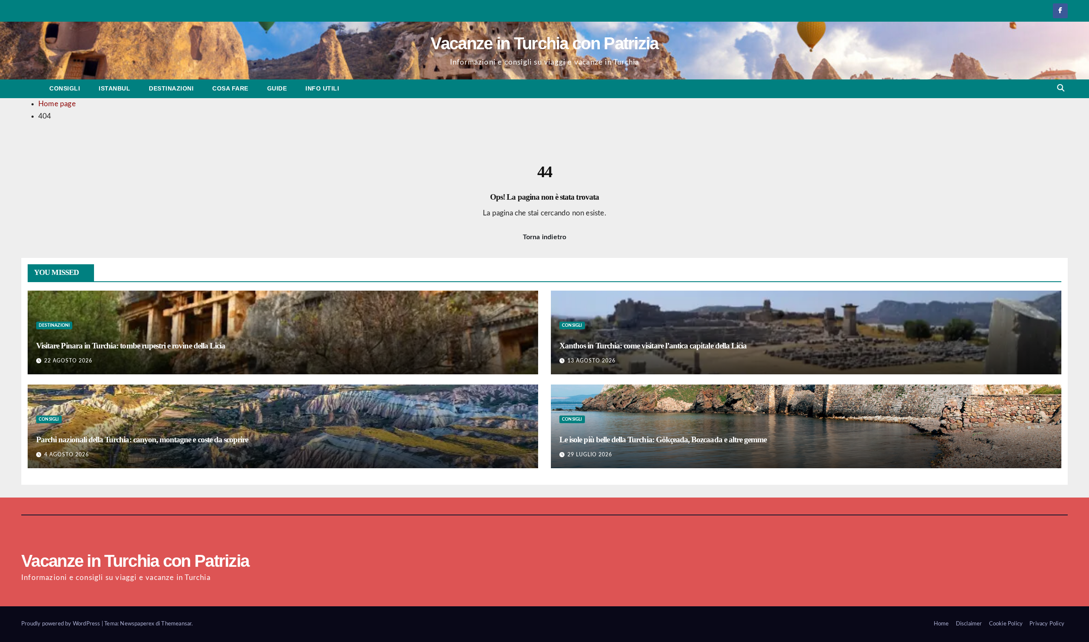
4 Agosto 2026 (66, 454)
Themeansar (176, 624)
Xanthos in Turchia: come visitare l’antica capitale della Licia (653, 345)
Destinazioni (171, 88)
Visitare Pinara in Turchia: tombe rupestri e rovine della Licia (130, 345)
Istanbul (114, 88)
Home (941, 624)
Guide (277, 88)
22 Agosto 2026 (68, 360)
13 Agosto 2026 (591, 360)
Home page (57, 103)
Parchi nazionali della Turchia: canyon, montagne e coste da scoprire (142, 439)
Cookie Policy (1006, 624)
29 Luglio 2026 (589, 454)
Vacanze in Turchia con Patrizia (544, 43)
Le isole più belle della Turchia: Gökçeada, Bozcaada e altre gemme (663, 439)
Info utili (322, 88)
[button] (1060, 88)
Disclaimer (969, 624)
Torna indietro (545, 237)
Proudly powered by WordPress (61, 624)
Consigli (64, 88)
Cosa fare (230, 88)
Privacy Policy (1046, 624)
